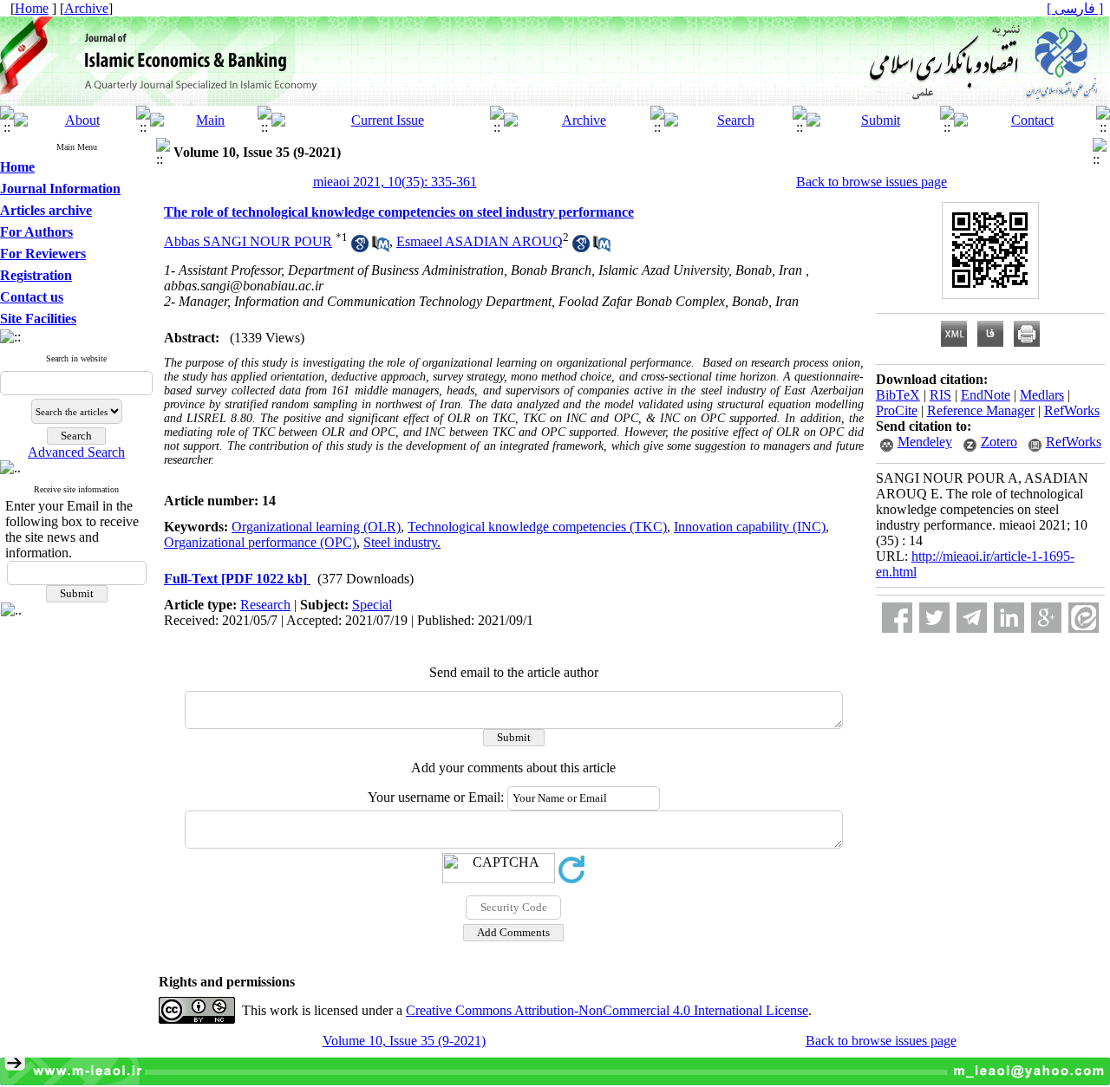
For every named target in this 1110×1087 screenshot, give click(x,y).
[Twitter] (934, 617)
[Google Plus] (1046, 617)
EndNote (985, 394)
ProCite (896, 410)
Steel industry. (402, 542)
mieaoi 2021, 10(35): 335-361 (395, 181)
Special (372, 604)
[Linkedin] (1009, 617)
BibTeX (898, 394)
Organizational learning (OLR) (316, 526)
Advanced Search (76, 452)
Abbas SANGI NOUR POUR (248, 241)
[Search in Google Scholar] (360, 247)
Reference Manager (981, 410)
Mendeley (925, 441)
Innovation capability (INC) (750, 526)
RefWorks (1072, 410)
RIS (940, 394)
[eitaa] (1083, 617)
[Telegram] (972, 617)
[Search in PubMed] (380, 247)
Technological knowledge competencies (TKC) (537, 526)
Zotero (999, 441)
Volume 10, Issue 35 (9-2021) (404, 1040)
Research (265, 604)
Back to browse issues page (871, 181)
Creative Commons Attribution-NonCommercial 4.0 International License (607, 1010)
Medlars (1042, 394)
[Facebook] (897, 617)
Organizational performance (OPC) (260, 542)
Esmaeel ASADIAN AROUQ (479, 241)
